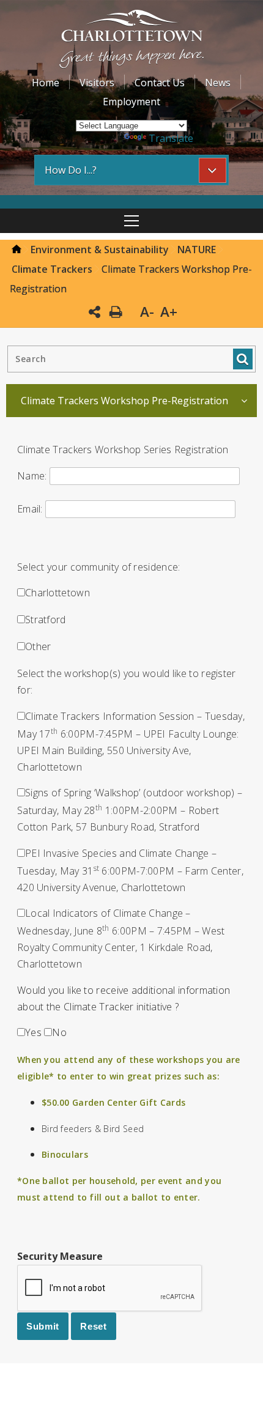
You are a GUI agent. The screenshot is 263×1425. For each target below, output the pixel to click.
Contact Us (160, 82)
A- (147, 311)
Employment (131, 101)
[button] (131, 41)
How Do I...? (71, 170)
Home (45, 82)
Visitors (97, 82)
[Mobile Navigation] (131, 221)
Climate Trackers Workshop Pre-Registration (124, 400)
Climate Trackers (52, 269)
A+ (168, 311)
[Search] (242, 359)
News (218, 82)
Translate (171, 138)
